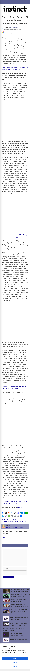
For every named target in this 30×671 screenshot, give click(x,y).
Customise (15, 662)
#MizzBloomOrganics (20, 521)
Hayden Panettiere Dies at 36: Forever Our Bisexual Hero (19, 600)
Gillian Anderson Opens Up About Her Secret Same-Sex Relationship (20, 590)
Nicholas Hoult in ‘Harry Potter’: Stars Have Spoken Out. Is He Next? (19, 611)
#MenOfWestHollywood (8, 521)
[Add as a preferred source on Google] (7, 32)
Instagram (20, 507)
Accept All (15, 658)
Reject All (15, 666)
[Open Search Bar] (28, 1)
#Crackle (6, 519)
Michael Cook (14, 27)
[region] (15, 656)
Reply (4, 537)
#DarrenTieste (12, 519)
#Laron (18, 519)
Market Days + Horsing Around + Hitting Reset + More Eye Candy (19, 605)
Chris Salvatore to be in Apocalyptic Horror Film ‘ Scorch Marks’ (20, 595)
